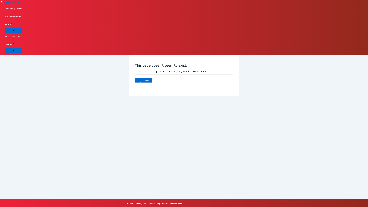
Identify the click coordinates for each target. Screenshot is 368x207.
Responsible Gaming (12, 36)
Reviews (8, 24)
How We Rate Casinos (13, 16)
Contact (130, 204)
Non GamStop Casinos (13, 9)
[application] (12, 24)
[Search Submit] (138, 80)
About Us (8, 44)
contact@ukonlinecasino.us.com (146, 204)
